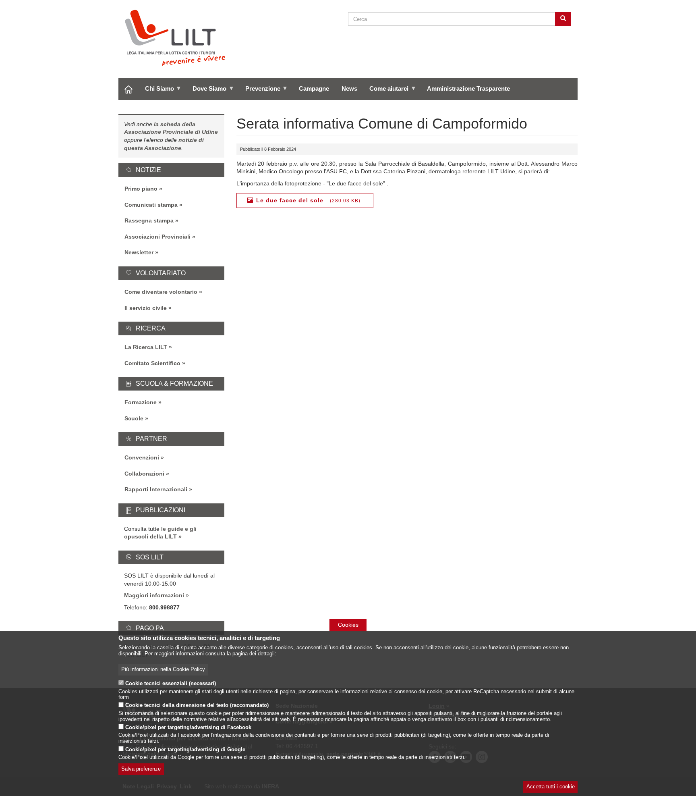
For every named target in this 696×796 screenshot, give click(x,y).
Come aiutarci (385, 91)
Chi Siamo (156, 91)
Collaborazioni (144, 473)
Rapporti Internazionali (155, 489)
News (349, 88)
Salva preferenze (141, 769)
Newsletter (138, 252)
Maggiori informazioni (154, 595)
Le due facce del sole (289, 200)
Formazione (140, 402)
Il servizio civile (145, 308)
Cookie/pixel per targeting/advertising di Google (185, 749)
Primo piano (140, 188)
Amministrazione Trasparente (468, 88)
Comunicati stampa (151, 205)
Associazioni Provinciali (157, 236)
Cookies (348, 624)
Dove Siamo (206, 91)
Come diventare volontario (160, 292)
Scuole (133, 418)
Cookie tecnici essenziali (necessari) (170, 683)
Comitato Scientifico (152, 363)
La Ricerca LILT (145, 347)
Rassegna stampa (149, 220)
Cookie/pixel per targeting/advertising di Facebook (188, 727)
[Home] (178, 38)
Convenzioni (141, 457)
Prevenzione (259, 91)
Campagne (314, 88)
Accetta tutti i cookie (550, 787)
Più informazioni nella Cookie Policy (163, 669)
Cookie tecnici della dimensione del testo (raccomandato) (197, 706)
